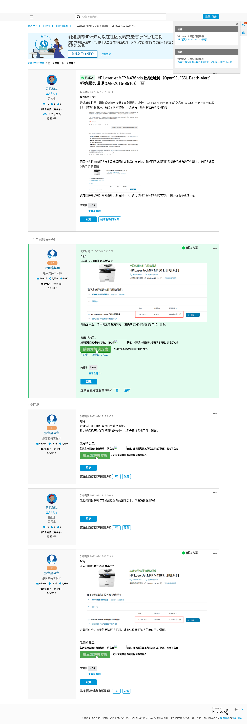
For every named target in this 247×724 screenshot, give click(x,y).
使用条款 (225, 717)
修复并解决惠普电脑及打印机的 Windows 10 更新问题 (205, 61)
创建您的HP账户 (83, 54)
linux (92, 205)
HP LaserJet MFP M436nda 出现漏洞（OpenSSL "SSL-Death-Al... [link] (104, 25)
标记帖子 (51, 118)
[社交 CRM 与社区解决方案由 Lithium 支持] (220, 710)
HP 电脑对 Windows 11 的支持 (192, 39)
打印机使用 (62, 25)
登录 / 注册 (211, 16)
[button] (215, 74)
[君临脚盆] (52, 80)
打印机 (46, 25)
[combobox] (120, 16)
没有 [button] (127, 390)
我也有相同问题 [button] (109, 219)
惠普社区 (32, 25)
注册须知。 (238, 717)
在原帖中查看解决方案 (94, 355)
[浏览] (30, 17)
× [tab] (237, 24)
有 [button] (117, 390)
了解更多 (106, 54)
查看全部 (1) (94, 211)
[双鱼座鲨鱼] (52, 254)
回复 (88, 219)
